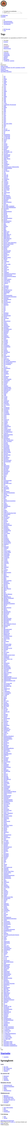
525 (4, 131)
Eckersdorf (6, 318)
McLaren (6, 586)
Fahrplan (6, 350)
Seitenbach (6, 817)
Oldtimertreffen (7, 679)
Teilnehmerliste (7, 876)
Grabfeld (6, 422)
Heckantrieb (6, 446)
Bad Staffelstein (7, 198)
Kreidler (5, 536)
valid (5, 913)
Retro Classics (7, 751)
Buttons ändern (7, 257)
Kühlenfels (6, 546)
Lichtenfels (6, 563)
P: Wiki (5, 695)
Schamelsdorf (7, 786)
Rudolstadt (6, 764)
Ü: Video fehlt (7, 1039)
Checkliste (6, 267)
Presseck (6, 715)
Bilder (5, 225)
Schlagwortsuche (8, 792)
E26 (5, 308)
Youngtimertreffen (8, 1009)
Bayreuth (6, 204)
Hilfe (5, 464)
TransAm (6, 893)
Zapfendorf (6, 1010)
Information (6, 59)
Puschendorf (6, 730)
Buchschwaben (7, 250)
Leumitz (5, 559)
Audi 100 (6, 175)
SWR (5, 861)
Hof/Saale (6, 472)
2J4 (4, 127)
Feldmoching (7, 356)
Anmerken (6, 47)
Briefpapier (6, 246)
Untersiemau (7, 910)
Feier (5, 354)
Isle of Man (6, 495)
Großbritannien (7, 426)
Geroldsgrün (6, 407)
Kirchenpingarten (8, 525)
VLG (5, 940)
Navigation (6, 641)
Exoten (5, 349)
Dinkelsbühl (6, 292)
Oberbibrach (6, 665)
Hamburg (6, 437)
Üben (5, 1040)
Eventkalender (7, 346)
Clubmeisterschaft (8, 275)
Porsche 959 (6, 711)
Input (5, 490)
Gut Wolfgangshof (8, 431)
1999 (5, 102)
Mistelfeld (6, 599)
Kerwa (5, 522)
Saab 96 (5, 780)
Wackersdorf (7, 960)
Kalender (6, 515)
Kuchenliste (6, 540)
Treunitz (5, 899)
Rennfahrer (6, 745)
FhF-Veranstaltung (8, 363)
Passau (5, 698)
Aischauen (6, 146)
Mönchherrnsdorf (8, 629)
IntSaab (5, 494)
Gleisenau (6, 410)
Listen (5, 565)
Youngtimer (6, 1007)
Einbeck (5, 323)
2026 (5, 125)
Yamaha (5, 1005)
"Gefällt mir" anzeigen (9, 60)
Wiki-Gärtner (7, 990)
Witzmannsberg (7, 998)
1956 (5, 80)
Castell (5, 265)
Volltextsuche (7, 943)
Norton (5, 660)
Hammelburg (7, 438)
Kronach (6, 537)
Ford (5, 375)
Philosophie (6, 705)
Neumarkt (6, 646)
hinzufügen (6, 468)
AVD (5, 194)
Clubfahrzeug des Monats (10, 273)
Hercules (6, 456)
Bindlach (6, 226)
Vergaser (6, 925)
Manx (5, 578)
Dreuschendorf (7, 302)
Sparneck (6, 836)
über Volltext (7, 1069)
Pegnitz (5, 702)
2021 (5, 116)
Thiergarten (6, 882)
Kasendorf (6, 518)
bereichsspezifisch (8, 218)
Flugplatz (6, 372)
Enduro (5, 334)
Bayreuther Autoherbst (9, 206)
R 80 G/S (6, 733)
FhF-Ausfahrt (7, 360)
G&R (5, 395)
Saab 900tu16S (7, 779)
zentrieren (6, 1014)
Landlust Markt (7, 552)
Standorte (6, 844)
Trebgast (6, 894)
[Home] (4, 6)
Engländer (6, 336)
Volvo (5, 944)
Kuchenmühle (7, 541)
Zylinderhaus (7, 1022)
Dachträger (6, 285)
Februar (5, 353)
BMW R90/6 (7, 235)
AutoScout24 (7, 192)
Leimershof (6, 556)
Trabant (5, 890)
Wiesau (5, 986)
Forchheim (6, 373)
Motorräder (6, 621)
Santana (5, 784)
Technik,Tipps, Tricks (9, 1098)
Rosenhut (6, 759)
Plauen (5, 707)
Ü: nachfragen (7, 1034)
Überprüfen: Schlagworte (10, 1044)
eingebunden (7, 326)
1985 (5, 95)
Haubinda (6, 444)
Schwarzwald (7, 803)
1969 (5, 83)
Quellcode (6, 52)
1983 (5, 92)
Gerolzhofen (6, 409)
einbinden (6, 325)
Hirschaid (6, 469)
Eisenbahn (6, 331)
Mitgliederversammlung (9, 603)
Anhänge (6, 56)
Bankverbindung (7, 202)
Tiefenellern (6, 886)
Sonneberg (6, 832)
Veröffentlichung (7, 930)
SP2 (5, 833)
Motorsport (6, 622)
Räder (5, 768)
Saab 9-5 (6, 775)
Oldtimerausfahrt (7, 676)
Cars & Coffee (7, 264)
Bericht (5, 219)
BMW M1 (6, 233)
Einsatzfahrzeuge (8, 329)
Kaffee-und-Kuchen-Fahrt (10, 513)
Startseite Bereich (8, 847)
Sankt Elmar (6, 783)
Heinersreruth (7, 450)
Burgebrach (6, 254)
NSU (5, 661)
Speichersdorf (7, 837)
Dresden (6, 300)
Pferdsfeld (6, 703)
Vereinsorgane (7, 922)
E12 (5, 306)
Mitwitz (5, 605)
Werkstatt (6, 976)
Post (5, 713)
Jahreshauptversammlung (9, 500)
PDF (5, 699)
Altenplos (6, 157)
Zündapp (6, 1024)
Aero (5, 142)
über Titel (6, 1066)
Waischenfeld (7, 964)
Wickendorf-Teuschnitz (9, 983)
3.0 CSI (5, 129)
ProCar (5, 719)
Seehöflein (6, 814)
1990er (5, 96)
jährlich (5, 507)
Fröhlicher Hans (7, 388)
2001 (5, 108)
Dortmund (6, 298)
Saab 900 (6, 776)
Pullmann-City (7, 729)
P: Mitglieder (7, 691)
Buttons (5, 256)
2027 (5, 126)
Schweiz (6, 807)
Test (5, 879)
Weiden (5, 970)
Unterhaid (6, 909)
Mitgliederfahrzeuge (8, 1097)
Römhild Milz (7, 771)
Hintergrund (6, 467)
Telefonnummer (7, 878)
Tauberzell (6, 870)
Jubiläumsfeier (7, 506)
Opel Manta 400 (7, 686)
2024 (5, 121)
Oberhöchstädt (7, 667)
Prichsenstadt (7, 718)
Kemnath (6, 521)
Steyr (5, 852)
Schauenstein (7, 787)
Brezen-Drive (7, 245)
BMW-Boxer (7, 237)
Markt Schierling (7, 580)
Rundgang (6, 765)
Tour (5, 888)
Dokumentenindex (8, 295)
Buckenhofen (7, 252)
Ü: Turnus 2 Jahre (8, 1037)
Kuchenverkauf (7, 542)
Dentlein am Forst (8, 290)
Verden (5, 920)
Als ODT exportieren (16, 67)
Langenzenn (6, 553)
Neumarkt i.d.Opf (8, 648)
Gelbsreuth (6, 403)
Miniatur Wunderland (9, 598)
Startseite (6, 845)
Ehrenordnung (7, 321)
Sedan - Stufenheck (8, 813)
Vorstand (6, 952)
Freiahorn (6, 381)
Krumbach (6, 538)
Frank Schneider (7, 379)
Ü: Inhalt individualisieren (10, 1033)
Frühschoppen (7, 390)
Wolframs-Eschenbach (9, 999)
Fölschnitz (6, 391)
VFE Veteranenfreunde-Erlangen (11, 934)
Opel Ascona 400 (8, 683)
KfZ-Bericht (6, 523)
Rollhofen (6, 755)
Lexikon (6, 560)
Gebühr (5, 398)
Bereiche (6, 217)
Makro (5, 575)
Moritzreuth (6, 613)
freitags (5, 384)
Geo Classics (7, 404)
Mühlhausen (6, 634)
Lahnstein (6, 548)
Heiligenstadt (7, 449)
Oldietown (6, 674)
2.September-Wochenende (10, 104)
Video (5, 937)
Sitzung (5, 829)
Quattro (5, 732)
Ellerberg (6, 333)
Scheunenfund (7, 790)
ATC (5, 172)
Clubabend (6, 272)
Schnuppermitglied (8, 799)
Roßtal (5, 763)
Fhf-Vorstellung (7, 364)
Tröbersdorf (6, 905)
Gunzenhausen (7, 430)
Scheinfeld (6, 788)
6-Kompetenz (7, 134)
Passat (5, 696)
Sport (5, 838)
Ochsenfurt (6, 669)
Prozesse (6, 724)
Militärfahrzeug (7, 596)
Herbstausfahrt (7, 454)
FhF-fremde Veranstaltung (10, 361)
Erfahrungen (6, 337)
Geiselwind (6, 400)
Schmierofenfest (7, 795)
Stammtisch (6, 843)
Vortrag (5, 953)
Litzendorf (6, 567)
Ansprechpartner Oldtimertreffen (11, 166)
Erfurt (5, 338)
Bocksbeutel (6, 240)
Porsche (5, 710)
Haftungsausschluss (8, 434)
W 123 (5, 957)
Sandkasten (6, 782)
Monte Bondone (7, 607)
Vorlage (5, 951)
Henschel (6, 453)
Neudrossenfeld (7, 645)
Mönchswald (7, 633)
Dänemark (6, 304)
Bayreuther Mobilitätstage (10, 207)
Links (5, 564)
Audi (5, 173)
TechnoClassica (7, 872)
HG (4, 463)
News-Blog (6, 652)
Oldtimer (6, 675)
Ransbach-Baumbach (9, 736)
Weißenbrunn (7, 975)
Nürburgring (6, 663)
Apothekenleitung (8, 168)
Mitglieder (6, 600)
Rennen (5, 744)
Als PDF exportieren (5, 67)
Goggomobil (7, 414)
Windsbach (6, 995)
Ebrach (5, 317)
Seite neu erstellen (8, 815)
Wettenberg (6, 980)
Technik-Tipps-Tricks (9, 871)
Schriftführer (7, 802)
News (5, 651)
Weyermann (6, 982)
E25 (5, 307)
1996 (5, 100)
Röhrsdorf (6, 769)
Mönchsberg (6, 630)
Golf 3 (5, 418)
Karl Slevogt (7, 517)
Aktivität (6, 148)
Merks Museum (7, 588)
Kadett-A (6, 511)
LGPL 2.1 (12, 1122)
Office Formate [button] (4, 66)
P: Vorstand (6, 694)
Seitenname (6, 818)
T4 (4, 863)
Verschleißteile (7, 926)
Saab (5, 772)
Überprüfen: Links (8, 1043)
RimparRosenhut (8, 753)
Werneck (6, 979)
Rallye (5, 734)
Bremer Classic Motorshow (10, 242)
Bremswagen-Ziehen (8, 244)
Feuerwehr (6, 358)
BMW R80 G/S (7, 234)
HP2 (5, 477)
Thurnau (6, 884)
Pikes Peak (6, 706)
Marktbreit (6, 582)
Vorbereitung (7, 947)
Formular (6, 377)
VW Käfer (6, 956)
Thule (5, 883)
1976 (5, 88)
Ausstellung (6, 187)
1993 (5, 99)
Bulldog (5, 253)
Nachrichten (6, 637)
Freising (5, 383)
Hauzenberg (6, 445)
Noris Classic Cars (8, 659)
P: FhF (5, 690)
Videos (5, 938)
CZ (4, 284)
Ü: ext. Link (6, 1032)
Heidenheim (6, 448)
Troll (5, 902)
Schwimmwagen (7, 810)
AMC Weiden (7, 158)
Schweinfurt (6, 806)
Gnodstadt (6, 411)
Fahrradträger (7, 352)
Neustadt (6, 649)
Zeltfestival (6, 1013)
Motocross (6, 614)
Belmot (5, 212)
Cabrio (5, 260)
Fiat (4, 365)
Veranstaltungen (7, 917)
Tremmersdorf (7, 898)
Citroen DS (6, 269)
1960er (5, 81)
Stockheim (6, 853)
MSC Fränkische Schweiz (10, 623)
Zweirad (6, 1021)
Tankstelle (6, 868)
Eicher (5, 322)
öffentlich (6, 1025)
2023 (5, 119)
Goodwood (6, 419)
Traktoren (6, 891)
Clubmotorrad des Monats (10, 276)
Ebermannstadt (7, 315)
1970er (5, 84)
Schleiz (5, 794)
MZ (4, 628)
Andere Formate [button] (4, 70)
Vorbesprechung (7, 948)
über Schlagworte (8, 1068)
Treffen (5, 895)
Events (5, 348)
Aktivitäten (6, 1080)
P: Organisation (7, 692)
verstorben (6, 928)
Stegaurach (6, 848)
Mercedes (6, 587)
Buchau (5, 249)
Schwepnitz (6, 809)
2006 (5, 111)
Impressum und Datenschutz (7, 1120)
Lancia (5, 549)
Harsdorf (6, 442)
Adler (5, 141)
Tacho (5, 865)
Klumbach (6, 527)
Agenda (5, 144)
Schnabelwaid (7, 797)
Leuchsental (6, 557)
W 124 (5, 959)
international (6, 491)
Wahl (5, 963)
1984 (5, 93)
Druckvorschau (7, 48)
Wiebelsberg (6, 984)
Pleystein (6, 709)
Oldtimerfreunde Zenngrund (10, 678)
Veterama (6, 933)
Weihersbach (7, 971)
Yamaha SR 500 (7, 1006)
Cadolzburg (6, 261)
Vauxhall (6, 914)
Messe (5, 590)
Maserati (6, 584)
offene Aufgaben (7, 672)
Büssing (5, 258)
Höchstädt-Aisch (7, 483)
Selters (5, 822)
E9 (4, 311)
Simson (5, 828)
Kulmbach (6, 544)
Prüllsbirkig (6, 728)
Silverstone (6, 826)
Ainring (5, 145)
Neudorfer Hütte (7, 644)
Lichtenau (6, 561)
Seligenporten (7, 821)
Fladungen (6, 371)
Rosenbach (6, 757)
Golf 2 (5, 417)
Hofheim (6, 473)
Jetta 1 (5, 502)
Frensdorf (6, 386)
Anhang (5, 162)
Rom (5, 756)
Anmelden (3, 16)
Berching (6, 215)
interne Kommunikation (9, 492)
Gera (5, 406)
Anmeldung (6, 164)
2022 (5, 118)
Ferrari (5, 357)
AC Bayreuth (7, 137)
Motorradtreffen (7, 619)
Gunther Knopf (7, 429)
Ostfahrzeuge (7, 688)
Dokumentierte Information (10, 296)
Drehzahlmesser (7, 299)
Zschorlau (6, 1016)
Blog (5, 229)
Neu (5, 642)
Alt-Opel (6, 153)
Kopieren (6, 41)
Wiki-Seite (6, 991)
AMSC (5, 160)
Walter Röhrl (7, 967)
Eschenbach (6, 345)
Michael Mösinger (8, 594)
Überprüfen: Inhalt (8, 1041)
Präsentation (6, 725)
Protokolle (6, 721)
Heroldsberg (6, 457)
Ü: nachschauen (7, 1036)
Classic (5, 271)
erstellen (5, 344)
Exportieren (6, 45)
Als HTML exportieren (6, 71)
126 (4, 77)
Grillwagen (6, 425)
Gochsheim (6, 413)
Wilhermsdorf (7, 993)
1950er (5, 79)
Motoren (6, 615)
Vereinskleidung (7, 1090)
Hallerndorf (6, 436)
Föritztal (5, 392)
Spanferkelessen (7, 834)
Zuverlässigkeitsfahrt (8, 1020)
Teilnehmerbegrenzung (9, 875)
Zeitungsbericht (7, 1012)
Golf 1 (5, 415)
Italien (5, 496)
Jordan (5, 503)
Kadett (5, 510)
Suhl (5, 860)
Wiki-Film (6, 989)
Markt (5, 579)
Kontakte (6, 532)
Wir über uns (7, 997)
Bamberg (6, 200)
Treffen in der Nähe (8, 897)
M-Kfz (5, 571)
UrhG (2, 1123)
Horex (5, 476)
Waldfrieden (6, 966)
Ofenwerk (6, 671)
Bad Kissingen (7, 196)
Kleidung (6, 526)
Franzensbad (7, 380)
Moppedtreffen (7, 611)
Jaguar (5, 499)
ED (4, 319)
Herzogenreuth (7, 461)
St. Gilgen (6, 841)
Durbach (6, 303)
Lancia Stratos (7, 550)
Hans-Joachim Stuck (8, 440)
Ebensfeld (6, 314)
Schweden (6, 805)
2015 (5, 112)
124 (4, 76)
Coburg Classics (7, 279)
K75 (5, 509)
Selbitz (5, 820)
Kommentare (7, 55)
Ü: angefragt (6, 1029)
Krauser (5, 534)
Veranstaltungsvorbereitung (10, 918)
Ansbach (6, 165)
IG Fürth (6, 486)
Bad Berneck (7, 195)
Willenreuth (6, 994)
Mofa (5, 606)
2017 (5, 114)
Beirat (5, 210)
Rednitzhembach (7, 737)
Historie (5, 58)
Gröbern (6, 427)
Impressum (6, 487)
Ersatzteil (6, 342)
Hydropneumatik (8, 480)
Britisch (5, 248)
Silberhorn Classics (8, 825)
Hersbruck (6, 459)
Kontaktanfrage (7, 530)
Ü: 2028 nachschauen (9, 1028)
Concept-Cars (7, 281)
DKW (5, 294)
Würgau (5, 1002)
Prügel (5, 726)
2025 (5, 122)
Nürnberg (6, 664)
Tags (5, 30)
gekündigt (6, 402)
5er (4, 133)
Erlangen (6, 340)
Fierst (5, 369)
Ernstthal (6, 341)
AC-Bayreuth (7, 138)
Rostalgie (6, 760)
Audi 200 (6, 176)
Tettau (5, 880)
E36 (5, 310)
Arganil (5, 169)
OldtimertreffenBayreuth (9, 680)
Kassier (5, 519)
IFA (4, 484)
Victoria (5, 936)
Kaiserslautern (7, 514)
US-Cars (6, 911)
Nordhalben (6, 657)
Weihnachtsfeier (7, 974)
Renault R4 (6, 742)
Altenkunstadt (7, 154)
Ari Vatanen (6, 171)
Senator (5, 824)
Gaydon (5, 396)
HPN (5, 479)
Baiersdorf (6, 199)
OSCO (5, 687)
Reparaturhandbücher (9, 748)
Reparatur (6, 747)
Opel (5, 682)
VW (5, 955)
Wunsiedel (6, 1001)
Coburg (5, 277)
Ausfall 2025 (7, 185)
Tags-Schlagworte (8, 867)
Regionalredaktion (8, 738)
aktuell (5, 149)
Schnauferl (6, 798)
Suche (5, 12)
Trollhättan (6, 903)
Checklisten (6, 1101)
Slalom (5, 830)
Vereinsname (7, 921)
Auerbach (6, 181)
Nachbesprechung (8, 636)
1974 (5, 87)
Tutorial (5, 907)
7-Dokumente (7, 135)
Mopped (6, 610)
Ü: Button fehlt (7, 1030)
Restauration (6, 749)
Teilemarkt (6, 874)
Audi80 (5, 180)
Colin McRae (7, 280)
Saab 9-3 (6, 774)
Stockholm (6, 855)
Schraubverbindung (8, 801)
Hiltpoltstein (6, 465)
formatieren (6, 376)
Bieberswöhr (7, 222)
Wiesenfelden (7, 987)
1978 (5, 89)
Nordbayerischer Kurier (9, 655)
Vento (5, 916)
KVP (5, 545)
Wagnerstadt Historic (8, 961)
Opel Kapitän (7, 684)
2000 (5, 106)
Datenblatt (6, 287)
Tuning (5, 906)
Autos (5, 191)
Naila (5, 640)
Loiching (6, 569)
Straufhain (6, 856)
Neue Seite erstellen (8, 1107)
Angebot (6, 161)
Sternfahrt (6, 851)
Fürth (5, 394)
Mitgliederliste (7, 602)
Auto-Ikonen (7, 188)
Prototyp (6, 722)
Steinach (6, 849)
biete (5, 223)
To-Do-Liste (6, 887)
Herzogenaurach (7, 460)
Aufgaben (6, 183)
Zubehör (6, 1017)
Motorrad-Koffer (7, 618)
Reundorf (6, 752)
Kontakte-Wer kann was (9, 1099)
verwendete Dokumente (9, 929)
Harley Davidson (8, 441)
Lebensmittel (7, 555)
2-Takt (5, 103)
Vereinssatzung (7, 924)
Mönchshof (6, 632)
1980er (5, 91)
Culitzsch (6, 283)
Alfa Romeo (6, 150)
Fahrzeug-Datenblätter (9, 1086)
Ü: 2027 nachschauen (9, 1026)
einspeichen (6, 330)
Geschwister (6, 54)
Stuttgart (6, 857)
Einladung (6, 327)
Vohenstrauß (6, 941)
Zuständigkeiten (7, 1018)
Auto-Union (6, 189)
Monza (5, 609)
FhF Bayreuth (7, 29)
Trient (5, 901)
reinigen (5, 741)
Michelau (6, 595)
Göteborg (6, 433)
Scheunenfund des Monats (10, 791)
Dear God (6, 288)
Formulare (6, 1102)
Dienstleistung (7, 291)
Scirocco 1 (6, 811)
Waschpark (6, 968)
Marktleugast (7, 583)
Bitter (5, 227)
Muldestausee (7, 625)
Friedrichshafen (7, 387)
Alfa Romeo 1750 (8, 152)
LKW (5, 568)
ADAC (5, 139)
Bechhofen (6, 208)
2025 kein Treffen (8, 123)
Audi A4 (6, 177)
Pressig (5, 717)
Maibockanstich (7, 572)
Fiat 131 (5, 367)
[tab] (14, 66)
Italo (5, 498)
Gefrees (5, 399)
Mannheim (6, 576)
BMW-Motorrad (7, 238)
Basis (5, 203)
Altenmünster (7, 156)
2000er (5, 107)
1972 (5, 85)
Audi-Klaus (6, 179)
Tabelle (5, 864)
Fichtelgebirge (7, 368)
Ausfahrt (6, 184)
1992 (5, 98)
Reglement (6, 740)
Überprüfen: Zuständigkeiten (10, 1045)
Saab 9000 (6, 778)
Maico (5, 573)
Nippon (5, 653)
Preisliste (6, 714)
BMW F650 (6, 231)
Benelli (5, 214)
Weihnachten (7, 972)
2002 (5, 110)
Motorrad (6, 617)
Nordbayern (6, 656)
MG (5, 591)
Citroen (5, 268)
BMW (5, 230)
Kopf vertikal (7, 533)
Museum (6, 626)
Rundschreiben (7, 767)
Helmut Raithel (7, 452)
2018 (5, 115)
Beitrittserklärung (8, 211)
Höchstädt (6, 482)
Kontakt (5, 1077)
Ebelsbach (6, 313)
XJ (4, 1003)
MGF (5, 592)
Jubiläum (6, 505)
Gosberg (6, 421)
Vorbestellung (7, 949)
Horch (5, 475)
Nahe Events (7, 638)
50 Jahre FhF (7, 130)
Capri (5, 262)
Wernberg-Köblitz (8, 978)
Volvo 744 (6, 945)
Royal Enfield (7, 761)
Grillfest (5, 423)
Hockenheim (7, 471)
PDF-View (6, 701)
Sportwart (6, 840)
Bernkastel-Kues (7, 221)
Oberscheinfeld (7, 668)
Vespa (5, 932)
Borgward (6, 241)
